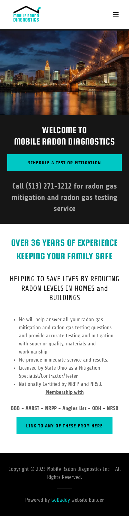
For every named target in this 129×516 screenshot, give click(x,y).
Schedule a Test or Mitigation (64, 163)
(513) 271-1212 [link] (49, 186)
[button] (116, 14)
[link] (26, 14)
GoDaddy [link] (60, 500)
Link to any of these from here (64, 426)
